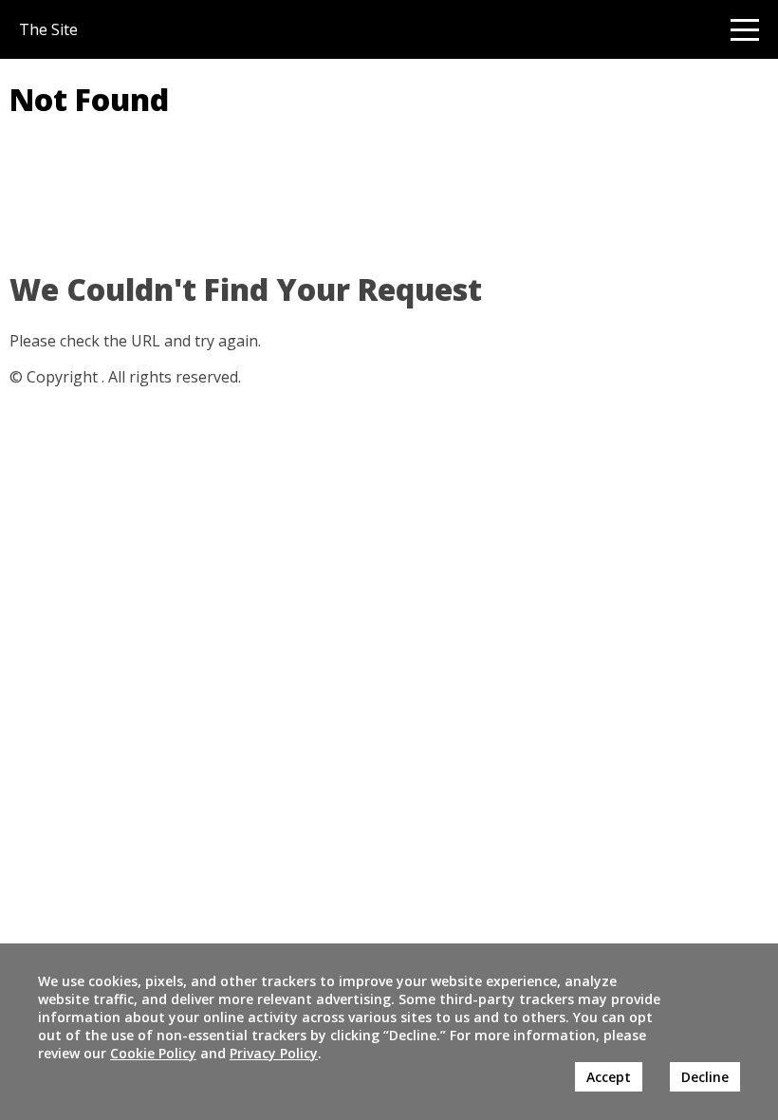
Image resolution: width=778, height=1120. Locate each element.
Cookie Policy (153, 1053)
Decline (705, 1077)
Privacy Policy (274, 1053)
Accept (608, 1077)
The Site (48, 29)
